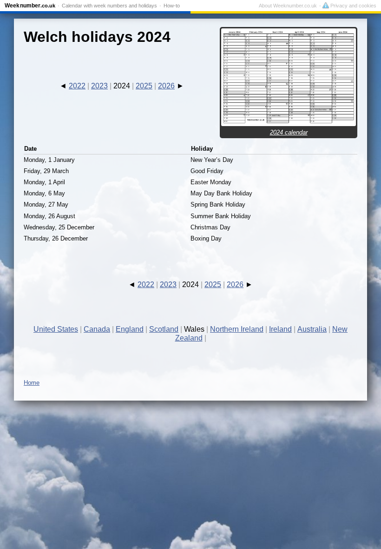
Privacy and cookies (352, 5)
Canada (97, 329)
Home (31, 382)
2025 (144, 86)
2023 (99, 86)
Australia (312, 329)
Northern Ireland (236, 329)
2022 (77, 86)
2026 (166, 86)
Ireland (280, 329)
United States (55, 329)
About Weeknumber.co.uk (288, 5)
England (130, 329)
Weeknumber (30, 5)
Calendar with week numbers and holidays (109, 5)
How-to (172, 5)
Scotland (163, 329)
